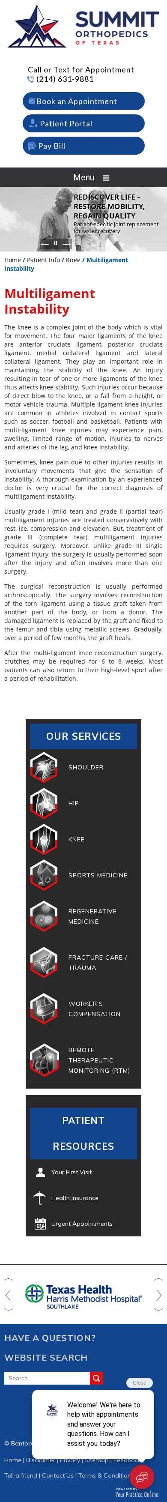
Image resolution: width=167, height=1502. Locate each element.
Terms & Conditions (106, 1475)
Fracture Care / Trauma (98, 963)
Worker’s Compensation (95, 1009)
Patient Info (43, 260)
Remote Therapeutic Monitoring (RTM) (99, 1060)
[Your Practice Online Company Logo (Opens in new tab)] (136, 1492)
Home (12, 260)
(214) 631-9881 (65, 79)
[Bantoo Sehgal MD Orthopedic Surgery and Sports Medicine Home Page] (84, 26)
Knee (73, 260)
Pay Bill (52, 145)
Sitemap (97, 1460)
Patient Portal (66, 123)
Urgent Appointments (82, 1223)
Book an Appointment (76, 101)
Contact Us (58, 1475)
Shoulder (86, 767)
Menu (83, 177)
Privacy (70, 1460)
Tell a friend (20, 1475)
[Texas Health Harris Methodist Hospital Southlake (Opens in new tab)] (83, 1293)
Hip (74, 803)
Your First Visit (71, 1172)
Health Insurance (74, 1198)
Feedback (127, 1460)
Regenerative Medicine (93, 916)
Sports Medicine (98, 875)
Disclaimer (40, 1460)
